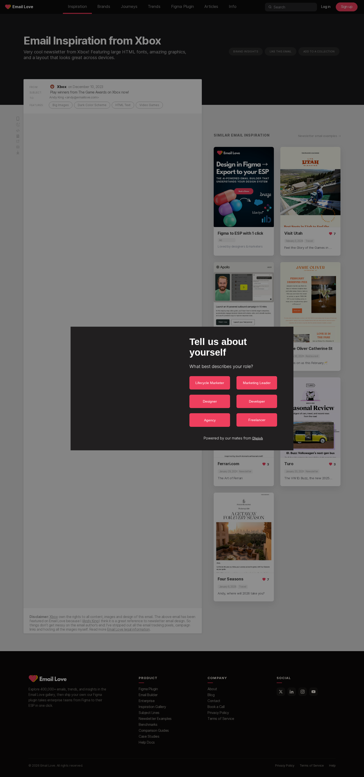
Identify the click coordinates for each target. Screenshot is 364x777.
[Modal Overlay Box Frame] (182, 388)
